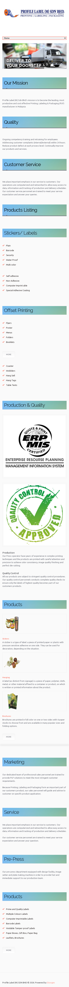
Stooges (51, 982)
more (8, 737)
